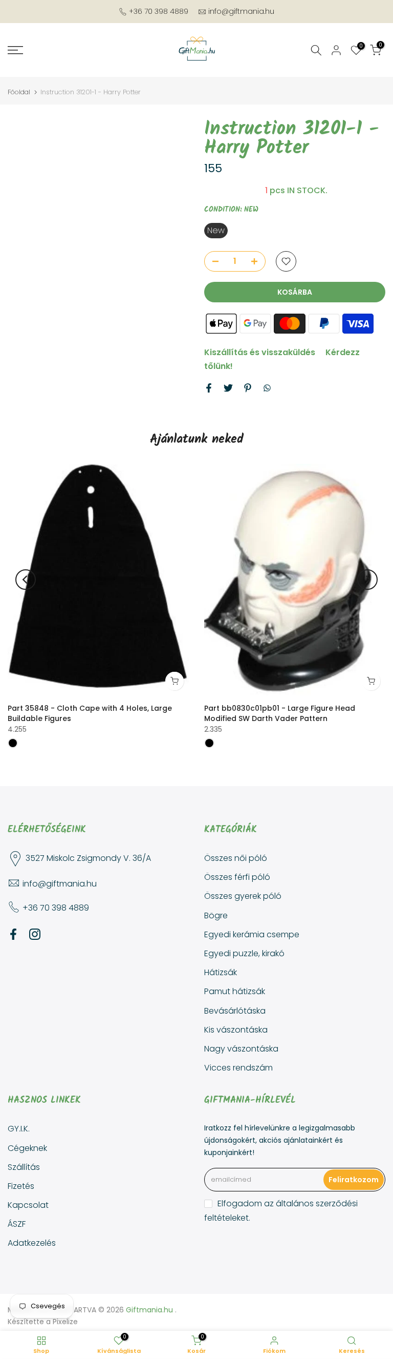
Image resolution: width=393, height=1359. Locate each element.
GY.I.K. (19, 1129)
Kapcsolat (28, 1205)
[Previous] (25, 579)
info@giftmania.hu (241, 11)
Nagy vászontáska (241, 1049)
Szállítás (24, 1167)
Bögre (216, 915)
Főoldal (19, 92)
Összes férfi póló (237, 877)
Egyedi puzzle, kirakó (244, 953)
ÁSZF (17, 1224)
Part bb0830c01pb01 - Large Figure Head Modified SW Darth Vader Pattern (279, 713)
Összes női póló (235, 858)
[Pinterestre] (247, 388)
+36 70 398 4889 (158, 11)
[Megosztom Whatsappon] (267, 388)
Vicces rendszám (238, 1068)
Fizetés (21, 1186)
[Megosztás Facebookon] (208, 388)
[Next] (367, 579)
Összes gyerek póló (242, 896)
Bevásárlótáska (235, 1011)
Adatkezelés (32, 1243)
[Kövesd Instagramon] (34, 934)
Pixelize (65, 1321)
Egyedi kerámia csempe (251, 934)
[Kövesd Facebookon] (13, 934)
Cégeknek (27, 1148)
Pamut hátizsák (234, 991)
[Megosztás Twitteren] (228, 388)
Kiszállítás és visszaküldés (259, 352)
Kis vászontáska (236, 1030)
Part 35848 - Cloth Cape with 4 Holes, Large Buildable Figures (90, 713)
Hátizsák (220, 972)
